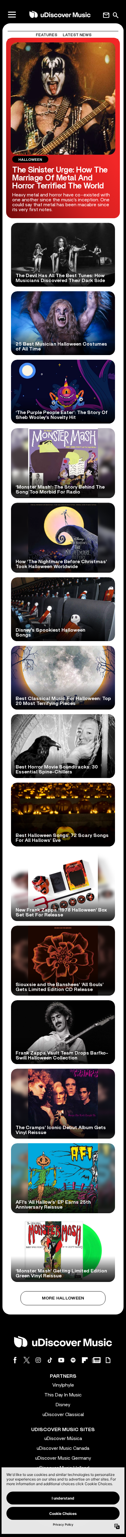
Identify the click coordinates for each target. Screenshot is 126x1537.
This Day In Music (63, 1394)
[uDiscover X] (26, 1360)
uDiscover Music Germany (63, 1458)
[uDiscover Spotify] (73, 1360)
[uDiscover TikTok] (50, 1360)
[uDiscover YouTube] (61, 1360)
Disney (63, 1404)
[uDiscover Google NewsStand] (96, 1360)
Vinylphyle (63, 1385)
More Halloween (63, 1298)
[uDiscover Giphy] (108, 1360)
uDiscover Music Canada (63, 1448)
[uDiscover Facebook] (15, 1360)
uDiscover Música (63, 1438)
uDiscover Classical (63, 1414)
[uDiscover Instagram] (38, 1360)
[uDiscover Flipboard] (84, 1360)
